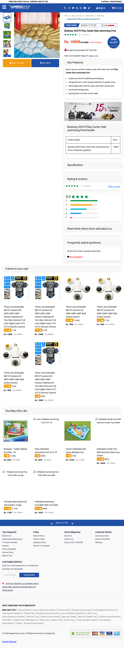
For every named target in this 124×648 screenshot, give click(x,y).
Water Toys (100, 16)
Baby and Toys (77, 16)
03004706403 (116, 1)
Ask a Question (76, 257)
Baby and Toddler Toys (87, 617)
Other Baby (6, 620)
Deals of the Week (102, 539)
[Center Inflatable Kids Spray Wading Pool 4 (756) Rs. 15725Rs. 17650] (77, 444)
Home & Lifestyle (9, 549)
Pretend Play (29, 613)
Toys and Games (24, 610)
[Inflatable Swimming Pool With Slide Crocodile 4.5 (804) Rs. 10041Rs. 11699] (46, 497)
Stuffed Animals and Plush (47, 613)
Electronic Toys (32, 617)
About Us (68, 536)
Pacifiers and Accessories (109, 617)
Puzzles (18, 623)
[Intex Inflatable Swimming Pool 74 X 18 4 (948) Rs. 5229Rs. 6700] (46, 444)
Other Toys (91, 613)
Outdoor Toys (56, 620)
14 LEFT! (113, 42)
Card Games (104, 620)
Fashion (5, 546)
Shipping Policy (39, 542)
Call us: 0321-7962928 (73, 542)
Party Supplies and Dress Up (104, 610)
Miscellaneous (32, 620)
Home (66, 16)
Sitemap (98, 542)
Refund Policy (38, 536)
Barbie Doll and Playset (50, 617)
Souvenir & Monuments (33, 623)
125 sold (104, 25)
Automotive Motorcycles (12, 539)
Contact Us (68, 539)
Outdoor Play (89, 16)
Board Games (7, 623)
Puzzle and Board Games (87, 620)
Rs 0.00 (118, 8)
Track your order (102, 536)
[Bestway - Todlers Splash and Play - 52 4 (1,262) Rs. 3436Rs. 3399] (15, 444)
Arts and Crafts (64, 610)
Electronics (6, 536)
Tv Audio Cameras (9, 542)
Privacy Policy (39, 539)
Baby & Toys (7, 556)
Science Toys (69, 620)
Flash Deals (71, 25)
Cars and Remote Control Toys (72, 613)
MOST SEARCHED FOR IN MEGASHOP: (19, 605)
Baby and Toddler (69, 617)
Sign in (101, 8)
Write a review (114, 186)
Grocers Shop (7, 552)
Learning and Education (12, 613)
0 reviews (85, 34)
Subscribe (29, 575)
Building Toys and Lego (81, 610)
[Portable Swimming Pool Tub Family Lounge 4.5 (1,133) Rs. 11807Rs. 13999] (15, 497)
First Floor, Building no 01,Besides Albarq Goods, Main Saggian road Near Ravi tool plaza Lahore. (20, 587)
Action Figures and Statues (45, 610)
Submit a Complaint (41, 546)
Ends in (84, 25)
